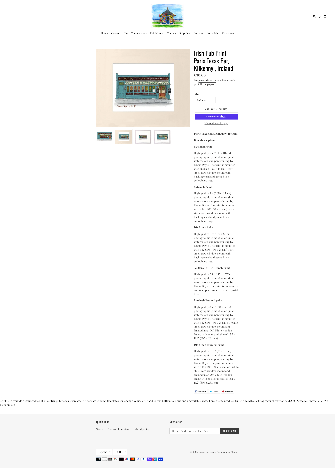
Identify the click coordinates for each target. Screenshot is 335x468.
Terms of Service (118, 429)
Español (103, 452)
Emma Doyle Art (207, 452)
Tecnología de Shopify (227, 452)
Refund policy (141, 429)
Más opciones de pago (216, 123)
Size (197, 94)
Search (100, 429)
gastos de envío (207, 80)
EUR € (119, 452)
